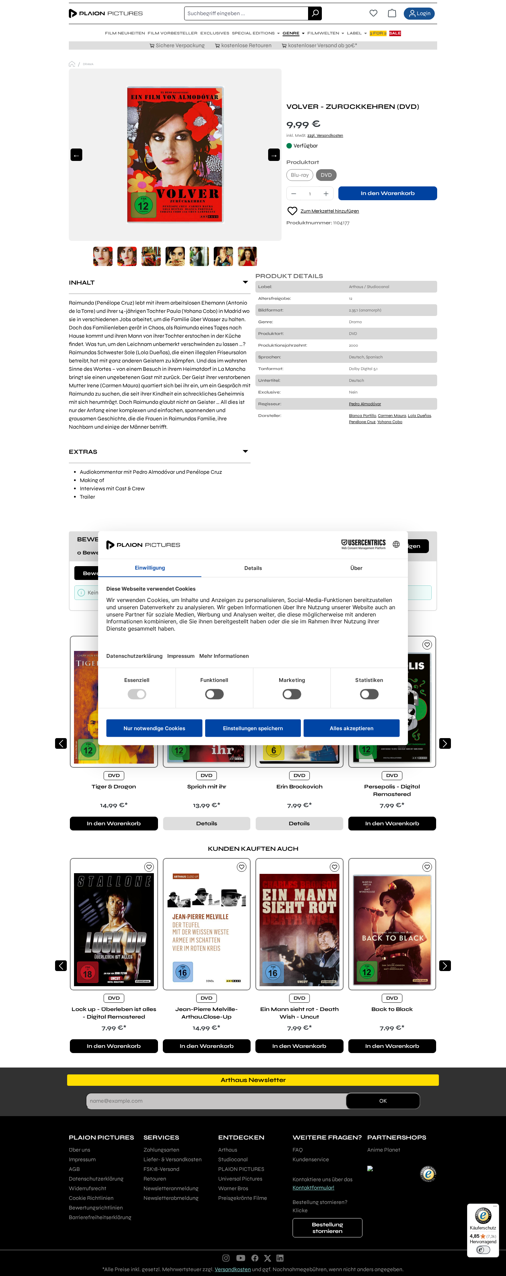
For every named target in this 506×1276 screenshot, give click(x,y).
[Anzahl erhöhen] (326, 193)
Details (206, 823)
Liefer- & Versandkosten (173, 1159)
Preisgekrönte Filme (242, 1198)
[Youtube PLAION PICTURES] (240, 1258)
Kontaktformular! (313, 1187)
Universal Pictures (240, 1178)
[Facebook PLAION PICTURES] (255, 1258)
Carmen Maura (392, 415)
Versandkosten (233, 1269)
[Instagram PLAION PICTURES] (226, 1258)
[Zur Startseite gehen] (106, 13)
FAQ (298, 1149)
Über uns (79, 1149)
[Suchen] (315, 13)
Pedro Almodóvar (365, 403)
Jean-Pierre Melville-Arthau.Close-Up (206, 1013)
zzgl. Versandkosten (325, 135)
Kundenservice (311, 1159)
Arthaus (227, 1149)
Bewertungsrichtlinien (96, 1207)
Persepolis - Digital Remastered (392, 790)
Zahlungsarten (161, 1149)
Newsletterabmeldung (171, 1198)
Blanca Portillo (362, 415)
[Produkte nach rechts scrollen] (445, 743)
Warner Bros (233, 1188)
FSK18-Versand (161, 1169)
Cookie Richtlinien (91, 1198)
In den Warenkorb (388, 193)
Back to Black (392, 1009)
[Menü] (495, 1208)
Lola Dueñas (419, 415)
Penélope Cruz (362, 421)
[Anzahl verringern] (293, 193)
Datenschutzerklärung (96, 1178)
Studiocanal (233, 1159)
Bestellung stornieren (327, 1227)
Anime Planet (383, 1149)
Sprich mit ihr (206, 786)
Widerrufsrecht (87, 1188)
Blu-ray (300, 175)
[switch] (483, 1250)
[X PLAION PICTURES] (267, 1258)
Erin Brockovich (299, 786)
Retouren (155, 1178)
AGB (74, 1169)
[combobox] (246, 13)
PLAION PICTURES (241, 1169)
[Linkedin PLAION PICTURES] (280, 1258)
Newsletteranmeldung (171, 1188)
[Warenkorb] (392, 13)
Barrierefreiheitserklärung (100, 1217)
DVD (326, 175)
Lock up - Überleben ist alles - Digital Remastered (114, 1013)
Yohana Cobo (389, 421)
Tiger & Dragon (114, 786)
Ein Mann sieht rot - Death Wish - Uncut (299, 1013)
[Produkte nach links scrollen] (61, 743)
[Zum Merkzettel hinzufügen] (427, 645)
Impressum (82, 1159)
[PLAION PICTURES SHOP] (72, 64)
